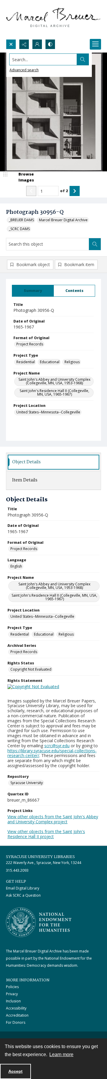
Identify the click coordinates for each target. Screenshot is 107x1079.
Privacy (12, 993)
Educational (49, 361)
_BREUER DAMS (21, 219)
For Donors (15, 1022)
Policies (12, 986)
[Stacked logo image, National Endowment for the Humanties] (38, 922)
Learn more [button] (61, 1054)
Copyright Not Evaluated (30, 669)
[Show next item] (75, 191)
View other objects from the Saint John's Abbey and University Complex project (52, 819)
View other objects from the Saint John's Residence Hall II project (46, 834)
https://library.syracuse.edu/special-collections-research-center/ (52, 753)
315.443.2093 (17, 870)
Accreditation (17, 1015)
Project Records (29, 344)
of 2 (64, 190)
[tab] (33, 290)
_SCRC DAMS (19, 228)
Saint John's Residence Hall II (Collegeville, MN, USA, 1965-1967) (54, 392)
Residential (25, 361)
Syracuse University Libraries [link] (40, 857)
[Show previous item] (31, 191)
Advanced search (24, 69)
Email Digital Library (22, 888)
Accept (15, 1071)
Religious (72, 361)
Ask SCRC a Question (23, 895)
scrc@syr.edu (57, 745)
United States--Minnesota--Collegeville (48, 412)
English (16, 566)
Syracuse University (26, 782)
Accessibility (16, 1008)
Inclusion (13, 1001)
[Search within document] (95, 244)
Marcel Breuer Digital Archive (63, 219)
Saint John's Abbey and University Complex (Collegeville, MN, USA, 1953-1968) (54, 381)
